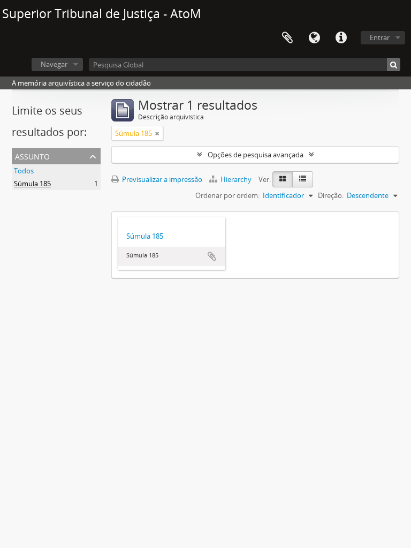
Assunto (32, 155)
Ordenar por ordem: (227, 195)
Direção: (331, 195)
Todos (24, 171)
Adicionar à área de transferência (212, 256)
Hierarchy (236, 179)
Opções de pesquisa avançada (255, 154)
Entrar (380, 37)
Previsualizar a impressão (161, 179)
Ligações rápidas (341, 38)
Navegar (54, 64)
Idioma (314, 38)
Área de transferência (287, 38)
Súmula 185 (32, 183)
